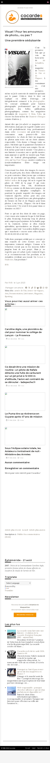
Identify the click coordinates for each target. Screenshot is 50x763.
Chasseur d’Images (37, 116)
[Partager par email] (46, 287)
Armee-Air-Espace (35, 290)
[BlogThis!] (41, 287)
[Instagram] (35, 287)
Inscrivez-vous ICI (25, 615)
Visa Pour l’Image (19, 160)
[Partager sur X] (29, 287)
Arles (7, 160)
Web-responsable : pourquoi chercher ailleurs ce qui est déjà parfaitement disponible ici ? (31, 690)
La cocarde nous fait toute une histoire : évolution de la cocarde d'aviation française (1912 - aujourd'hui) (30, 634)
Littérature (28, 293)
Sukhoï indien (11, 180)
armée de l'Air (21, 290)
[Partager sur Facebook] (26, 287)
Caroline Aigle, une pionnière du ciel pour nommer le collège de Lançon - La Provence (23, 332)
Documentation (16, 293)
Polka (39, 114)
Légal (33, 748)
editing (9, 188)
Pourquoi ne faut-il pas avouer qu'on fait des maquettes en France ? (30, 671)
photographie (39, 101)
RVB (6, 265)
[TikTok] (32, 287)
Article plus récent (13, 530)
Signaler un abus (43, 748)
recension (21, 132)
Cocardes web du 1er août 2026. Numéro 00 (31, 652)
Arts (6, 293)
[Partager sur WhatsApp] (43, 287)
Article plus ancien (37, 530)
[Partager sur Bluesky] (38, 287)
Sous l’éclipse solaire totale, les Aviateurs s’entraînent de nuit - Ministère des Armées (23, 451)
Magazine (38, 293)
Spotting (8, 296)
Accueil (25, 530)
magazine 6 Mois (27, 114)
